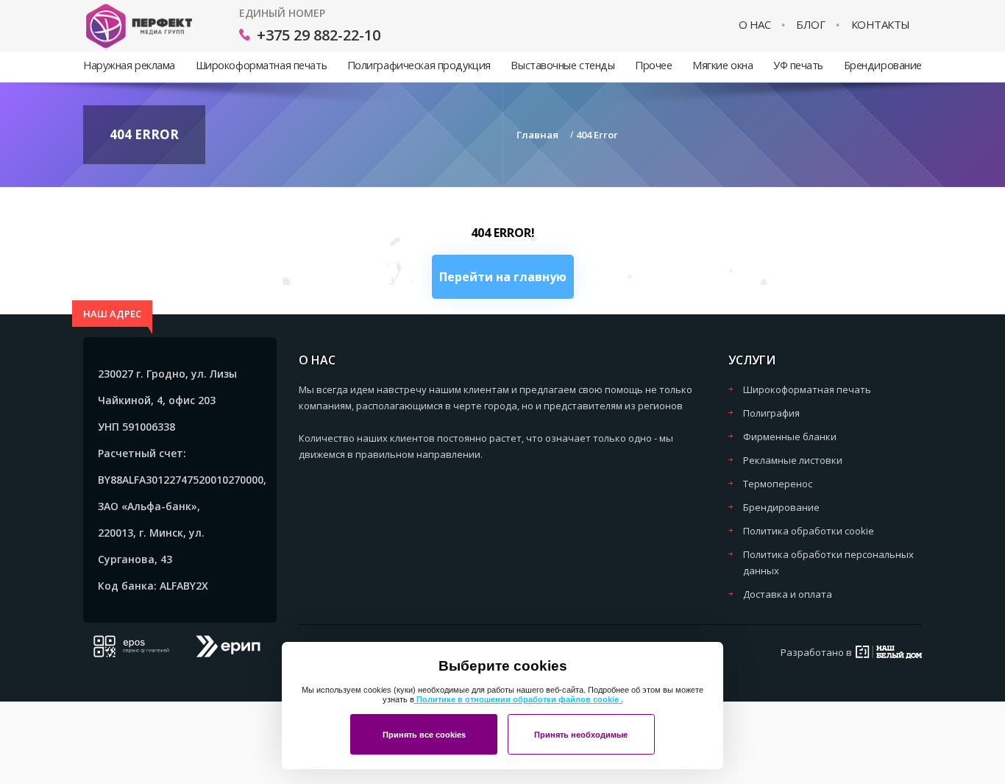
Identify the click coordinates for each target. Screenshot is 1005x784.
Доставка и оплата (787, 594)
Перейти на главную (503, 277)
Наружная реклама (129, 65)
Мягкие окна (722, 65)
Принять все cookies (424, 734)
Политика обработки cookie (808, 530)
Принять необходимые (581, 734)
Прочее (653, 65)
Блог (810, 25)
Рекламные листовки (792, 460)
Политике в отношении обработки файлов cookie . (518, 699)
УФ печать (798, 65)
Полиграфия (771, 413)
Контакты (880, 25)
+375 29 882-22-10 (318, 35)
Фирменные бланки (790, 436)
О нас (755, 25)
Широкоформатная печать (261, 65)
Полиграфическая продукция (419, 65)
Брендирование (883, 65)
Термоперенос (777, 483)
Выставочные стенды (562, 65)
